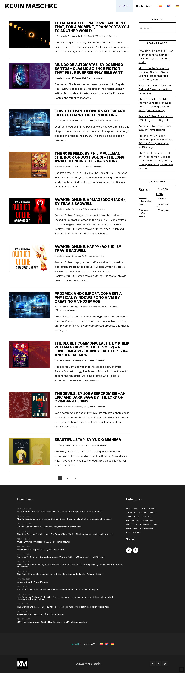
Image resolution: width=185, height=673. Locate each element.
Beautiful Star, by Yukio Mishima (88, 440)
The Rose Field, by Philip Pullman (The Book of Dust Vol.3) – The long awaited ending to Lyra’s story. (89, 157)
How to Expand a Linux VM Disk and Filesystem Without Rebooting (90, 113)
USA (157, 207)
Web (143, 213)
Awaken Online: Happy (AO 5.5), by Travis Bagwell (88, 249)
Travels (141, 204)
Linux (65, 120)
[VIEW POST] (29, 34)
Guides (59, 120)
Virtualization (73, 120)
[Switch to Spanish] (160, 6)
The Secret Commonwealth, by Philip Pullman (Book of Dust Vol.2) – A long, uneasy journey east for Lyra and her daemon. (92, 349)
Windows (95, 307)
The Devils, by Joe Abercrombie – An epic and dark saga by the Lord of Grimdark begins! (90, 397)
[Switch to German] (177, 6)
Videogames (163, 210)
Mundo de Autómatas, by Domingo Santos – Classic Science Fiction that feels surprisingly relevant (89, 69)
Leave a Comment (109, 36)
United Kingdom (163, 204)
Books (59, 78)
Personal (71, 36)
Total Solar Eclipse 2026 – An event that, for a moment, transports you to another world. (92, 27)
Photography (62, 36)
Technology (73, 307)
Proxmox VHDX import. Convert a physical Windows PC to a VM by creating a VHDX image (88, 297)
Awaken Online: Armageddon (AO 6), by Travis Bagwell (90, 202)
